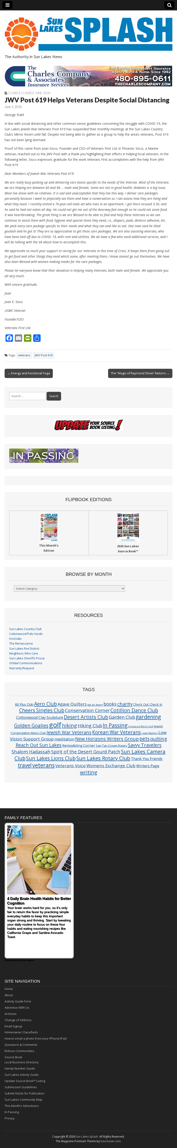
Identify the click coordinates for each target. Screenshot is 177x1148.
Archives (11, 1014)
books (110, 704)
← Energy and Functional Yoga (28, 373)
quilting (158, 738)
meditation (64, 739)
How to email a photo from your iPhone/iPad (36, 1038)
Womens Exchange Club (111, 765)
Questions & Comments (21, 1045)
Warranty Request (21, 668)
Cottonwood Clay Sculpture (39, 717)
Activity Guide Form (18, 1001)
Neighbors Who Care (23, 653)
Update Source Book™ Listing (25, 1081)
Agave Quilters (72, 704)
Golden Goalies (31, 725)
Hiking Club (90, 726)
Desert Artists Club (86, 717)
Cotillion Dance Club (134, 710)
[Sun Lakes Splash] (88, 31)
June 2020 (42, 93)
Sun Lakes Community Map (23, 1099)
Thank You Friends (146, 758)
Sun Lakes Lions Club (51, 758)
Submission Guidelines (21, 1087)
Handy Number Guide (20, 1068)
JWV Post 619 (44, 355)
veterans (24, 355)
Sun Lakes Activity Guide (22, 1075)
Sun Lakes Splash (87, 1137)
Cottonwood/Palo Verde (26, 634)
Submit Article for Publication (24, 1093)
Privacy (10, 1118)
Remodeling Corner (78, 745)
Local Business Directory (22, 1062)
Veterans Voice (70, 765)
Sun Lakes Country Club (25, 629)
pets (144, 738)
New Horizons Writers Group (107, 738)
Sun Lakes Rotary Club (103, 758)
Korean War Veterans (116, 732)
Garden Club (122, 717)
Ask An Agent (95, 704)
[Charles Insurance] (88, 76)
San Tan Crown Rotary (111, 746)
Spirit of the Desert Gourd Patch (85, 752)
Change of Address (18, 1020)
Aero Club (45, 703)
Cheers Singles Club (41, 710)
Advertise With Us (17, 1007)
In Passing (115, 725)
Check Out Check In (147, 704)
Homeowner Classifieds (21, 1032)
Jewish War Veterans (69, 732)
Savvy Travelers (145, 745)
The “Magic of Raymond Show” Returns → (140, 373)
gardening (148, 716)
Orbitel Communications (25, 663)
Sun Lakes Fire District (24, 649)
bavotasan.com (110, 1141)
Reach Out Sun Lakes (39, 745)
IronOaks (15, 639)
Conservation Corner (87, 710)
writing (88, 772)
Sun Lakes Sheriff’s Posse (27, 658)
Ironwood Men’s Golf (140, 726)
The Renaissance (21, 643)
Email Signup (13, 1026)
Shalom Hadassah (31, 752)
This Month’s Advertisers (22, 1106)
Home (9, 989)
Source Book (13, 1057)
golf (55, 724)
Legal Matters (150, 733)
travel (25, 765)
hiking (69, 725)
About (9, 995)
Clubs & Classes (21, 93)
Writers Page (147, 765)
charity (125, 704)
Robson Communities (19, 1051)
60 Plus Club (24, 704)
